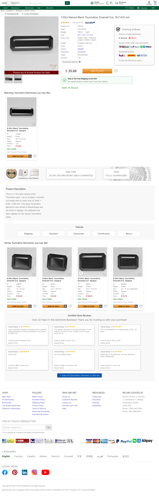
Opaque (81, 49)
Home (5, 8)
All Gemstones (8, 399)
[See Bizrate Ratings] (90, 23)
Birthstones (6, 403)
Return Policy (37, 397)
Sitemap (95, 403)
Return (129, 233)
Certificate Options (70, 62)
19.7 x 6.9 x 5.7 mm (85, 35)
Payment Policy (38, 399)
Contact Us (66, 403)
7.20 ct (80, 32)
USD (153, 8)
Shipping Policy (38, 403)
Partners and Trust (69, 405)
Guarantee (79, 233)
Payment (53, 233)
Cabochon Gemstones (11, 408)
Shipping (28, 233)
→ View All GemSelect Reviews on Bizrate (79, 375)
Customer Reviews (69, 399)
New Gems (6, 397)
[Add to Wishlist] (116, 71)
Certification (104, 233)
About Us (66, 397)
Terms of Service (39, 408)
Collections (96, 397)
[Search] (67, 3)
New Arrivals (29, 8)
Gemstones (16, 7)
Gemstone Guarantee (40, 411)
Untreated (81, 52)
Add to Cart (97, 71)
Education (49, 8)
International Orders (40, 414)
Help (40, 7)
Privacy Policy (38, 405)
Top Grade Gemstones (11, 405)
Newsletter (96, 405)
